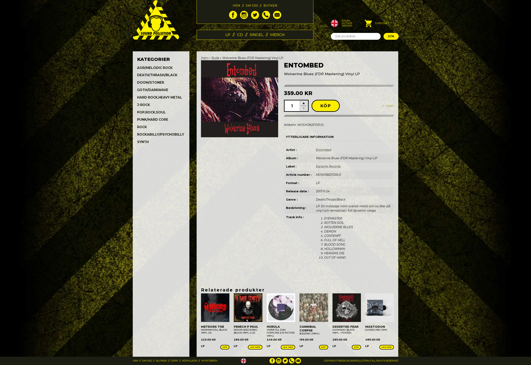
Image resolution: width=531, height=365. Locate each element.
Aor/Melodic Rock (155, 68)
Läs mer (255, 347)
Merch (277, 34)
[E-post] (277, 18)
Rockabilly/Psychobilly (160, 134)
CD (240, 34)
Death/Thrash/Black (157, 75)
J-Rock (143, 105)
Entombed (323, 150)
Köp (325, 105)
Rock (142, 127)
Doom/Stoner (150, 82)
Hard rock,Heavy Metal (159, 97)
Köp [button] (225, 347)
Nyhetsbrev (209, 360)
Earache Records (328, 166)
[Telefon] (266, 18)
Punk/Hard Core (152, 120)
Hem (236, 5)
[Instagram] (244, 18)
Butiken (270, 5)
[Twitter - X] (255, 18)
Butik (215, 58)
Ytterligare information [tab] (310, 137)
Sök (391, 36)
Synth (143, 142)
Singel (256, 34)
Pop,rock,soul (151, 112)
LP (227, 34)
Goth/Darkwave (152, 90)
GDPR (174, 360)
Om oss (252, 5)
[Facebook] (233, 18)
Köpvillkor (189, 360)
